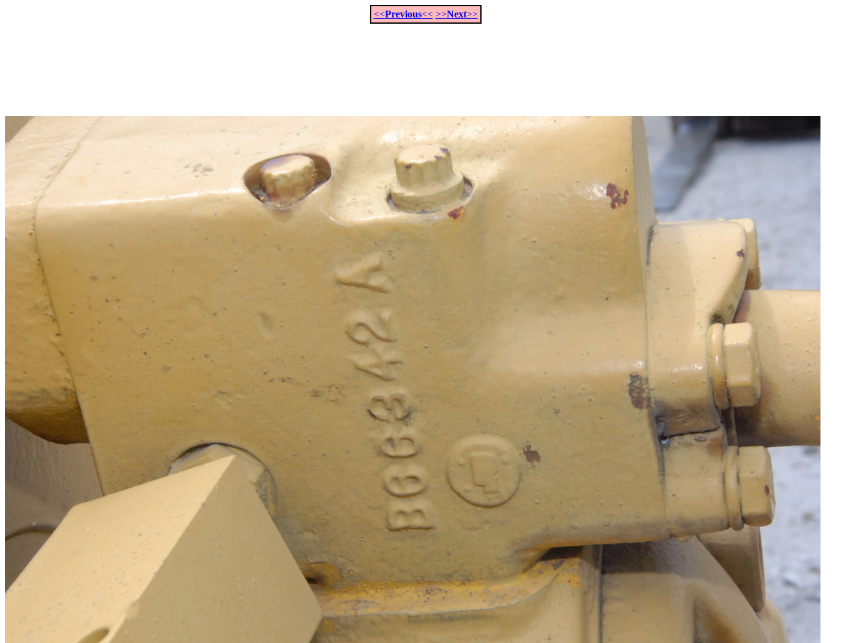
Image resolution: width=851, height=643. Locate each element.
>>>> (456, 14)
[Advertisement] (425, 63)
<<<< (403, 14)
